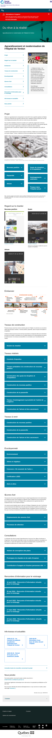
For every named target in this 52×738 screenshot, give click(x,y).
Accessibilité (5, 726)
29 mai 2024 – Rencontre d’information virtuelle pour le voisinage (24, 592)
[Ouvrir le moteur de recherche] (49, 10)
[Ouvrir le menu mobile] (2, 11)
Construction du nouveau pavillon (19, 385)
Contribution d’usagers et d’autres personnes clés (25, 565)
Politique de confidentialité (12, 727)
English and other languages (26, 727)
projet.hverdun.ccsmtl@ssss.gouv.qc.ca (14, 679)
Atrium (9, 183)
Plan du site (19, 727)
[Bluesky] (43, 725)
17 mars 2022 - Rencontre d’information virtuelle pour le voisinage (24, 610)
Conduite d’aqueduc (14, 359)
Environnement (12, 454)
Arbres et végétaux (13, 461)
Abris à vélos (11, 484)
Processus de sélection (15, 525)
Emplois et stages (7, 711)
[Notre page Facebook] (39, 725)
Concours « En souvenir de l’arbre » (20, 469)
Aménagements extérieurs (35, 178)
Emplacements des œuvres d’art (18, 517)
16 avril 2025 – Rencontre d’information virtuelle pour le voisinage (24, 583)
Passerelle (10, 175)
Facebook (12, 688)
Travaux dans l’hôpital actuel (35, 188)
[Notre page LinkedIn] (46, 725)
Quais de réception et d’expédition (37, 168)
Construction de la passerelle (17, 392)
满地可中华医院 (34, 727)
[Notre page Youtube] (43, 727)
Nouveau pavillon (13, 167)
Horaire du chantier (14, 346)
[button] (50, 2)
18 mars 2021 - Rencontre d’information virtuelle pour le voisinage (24, 620)
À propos (7, 698)
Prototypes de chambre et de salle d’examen (23, 558)
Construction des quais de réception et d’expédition (21, 376)
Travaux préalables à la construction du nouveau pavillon (24, 367)
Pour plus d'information (11, 19)
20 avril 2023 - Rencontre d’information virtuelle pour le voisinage (24, 601)
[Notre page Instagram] (39, 727)
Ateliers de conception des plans (19, 550)
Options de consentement (9, 715)
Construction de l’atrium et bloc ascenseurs (22, 409)
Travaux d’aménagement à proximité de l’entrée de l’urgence (25, 401)
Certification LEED (13, 476)
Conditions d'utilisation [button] (9, 243)
